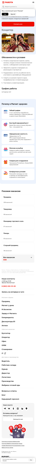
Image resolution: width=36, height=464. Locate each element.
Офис (4, 341)
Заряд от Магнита (9, 313)
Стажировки (7, 349)
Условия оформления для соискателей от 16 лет (13, 445)
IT (2, 353)
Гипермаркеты (8, 317)
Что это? (5, 460)
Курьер (5, 369)
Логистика (6, 377)
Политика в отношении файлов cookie (11, 441)
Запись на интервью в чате (13, 292)
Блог (4, 395)
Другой (13, 14)
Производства (8, 381)
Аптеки (5, 326)
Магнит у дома (8, 305)
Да (5, 14)
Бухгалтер (6, 333)
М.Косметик (7, 309)
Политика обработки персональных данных (12, 443)
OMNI (4, 345)
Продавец (6, 301)
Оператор (6, 337)
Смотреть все (18, 24)
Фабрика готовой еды (11, 385)
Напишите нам (18, 419)
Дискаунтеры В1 (8, 322)
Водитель (6, 361)
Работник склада (9, 365)
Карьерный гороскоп (10, 399)
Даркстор (6, 373)
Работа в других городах (7, 447)
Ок (31, 460)
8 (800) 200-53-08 (9, 286)
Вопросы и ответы (9, 391)
